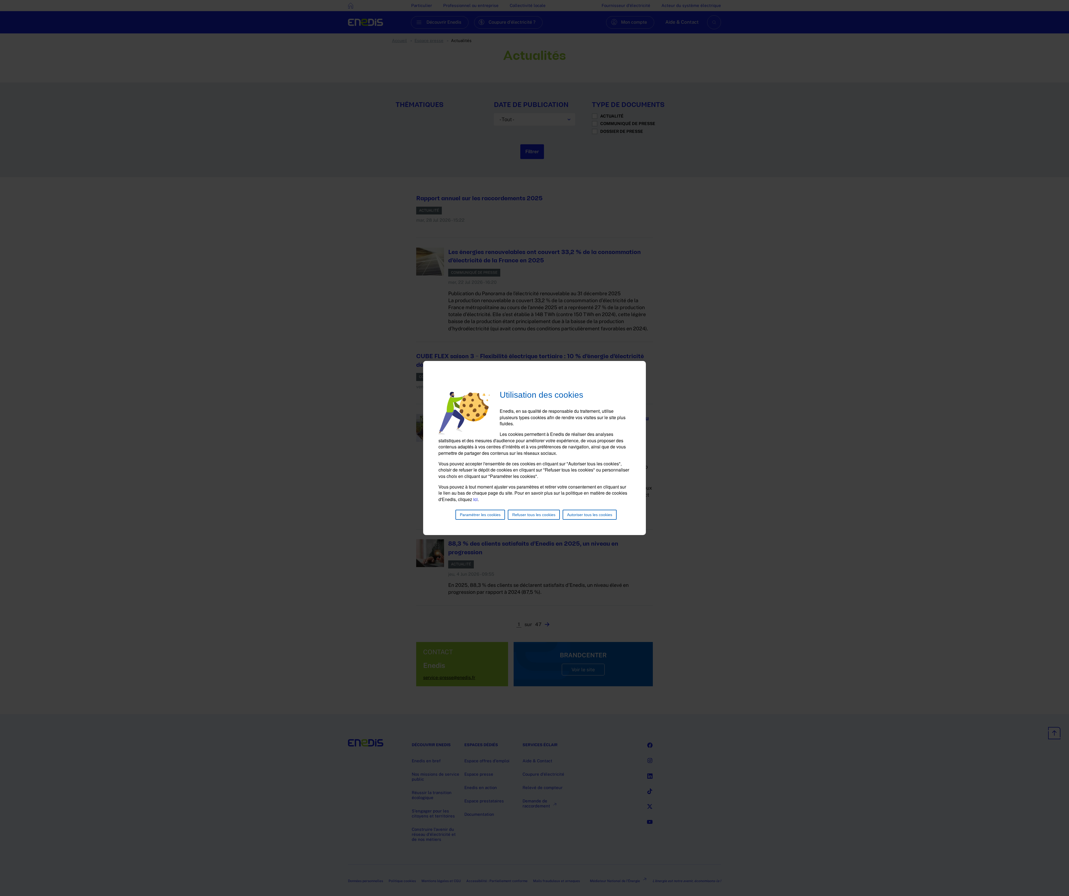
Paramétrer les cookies (480, 514)
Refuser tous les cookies (533, 514)
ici (475, 499)
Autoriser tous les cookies (589, 514)
